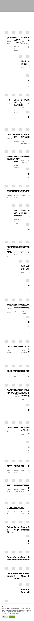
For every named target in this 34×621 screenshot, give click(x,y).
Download (17, 25)
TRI (22, 466)
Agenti (7, 25)
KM (22, 508)
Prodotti (8, 16)
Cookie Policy (15, 613)
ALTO (9, 466)
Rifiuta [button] (5, 617)
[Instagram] (27, 4)
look (9, 100)
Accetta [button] (12, 617)
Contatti (8, 34)
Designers (19, 16)
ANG (9, 485)
